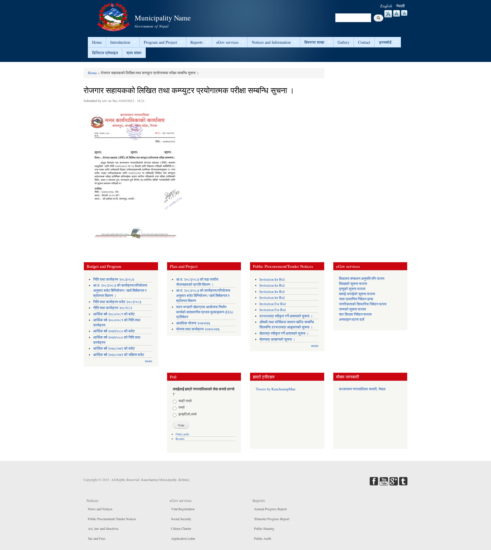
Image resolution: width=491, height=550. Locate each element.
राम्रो (181, 407)
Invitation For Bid (272, 303)
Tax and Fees (96, 538)
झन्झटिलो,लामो (187, 414)
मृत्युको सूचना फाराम (352, 288)
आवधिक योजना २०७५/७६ (193, 323)
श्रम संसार (134, 52)
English (386, 6)
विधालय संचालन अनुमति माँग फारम (361, 278)
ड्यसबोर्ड (383, 42)
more (148, 361)
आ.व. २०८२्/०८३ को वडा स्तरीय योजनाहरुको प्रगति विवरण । (197, 282)
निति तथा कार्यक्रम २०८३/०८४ (113, 279)
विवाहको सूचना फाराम (353, 283)
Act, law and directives (103, 528)
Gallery (343, 42)
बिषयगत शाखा (312, 42)
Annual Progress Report (270, 509)
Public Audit (262, 538)
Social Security (181, 518)
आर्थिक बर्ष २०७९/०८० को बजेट (114, 331)
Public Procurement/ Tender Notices (112, 518)
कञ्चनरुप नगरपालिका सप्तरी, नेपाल (362, 389)
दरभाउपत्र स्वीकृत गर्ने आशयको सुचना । (286, 316)
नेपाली (400, 6)
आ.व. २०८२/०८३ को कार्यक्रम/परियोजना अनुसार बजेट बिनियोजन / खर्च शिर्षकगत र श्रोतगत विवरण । (120, 290)
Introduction (118, 42)
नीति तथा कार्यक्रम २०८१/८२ (112, 307)
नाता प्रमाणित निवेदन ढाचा (356, 299)
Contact (364, 42)
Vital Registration (183, 509)
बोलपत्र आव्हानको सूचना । (277, 339)
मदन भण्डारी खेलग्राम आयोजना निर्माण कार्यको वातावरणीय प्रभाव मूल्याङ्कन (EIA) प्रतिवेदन (204, 312)
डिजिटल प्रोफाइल (105, 52)
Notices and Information (269, 42)
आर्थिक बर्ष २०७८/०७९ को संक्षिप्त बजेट (118, 354)
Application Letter (183, 538)
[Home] (114, 16)
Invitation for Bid (271, 279)
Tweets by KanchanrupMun (275, 389)
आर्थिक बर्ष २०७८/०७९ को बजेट (114, 348)
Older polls (182, 434)
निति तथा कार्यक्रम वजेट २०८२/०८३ (117, 301)
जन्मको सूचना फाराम (352, 309)
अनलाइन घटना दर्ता (351, 319)
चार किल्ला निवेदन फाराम (355, 314)
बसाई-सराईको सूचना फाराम (357, 293)
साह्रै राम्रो (185, 400)
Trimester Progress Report (271, 518)
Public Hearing (264, 528)
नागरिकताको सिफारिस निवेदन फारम (362, 304)
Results (180, 439)
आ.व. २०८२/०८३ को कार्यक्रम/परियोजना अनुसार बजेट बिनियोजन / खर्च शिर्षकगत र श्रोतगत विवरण (203, 295)
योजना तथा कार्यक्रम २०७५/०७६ (198, 329)
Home (97, 42)
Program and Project (158, 42)
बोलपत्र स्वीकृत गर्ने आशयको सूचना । (284, 333)
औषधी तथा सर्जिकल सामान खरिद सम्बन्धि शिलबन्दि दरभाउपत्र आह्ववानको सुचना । (286, 325)
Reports (194, 42)
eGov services (225, 42)
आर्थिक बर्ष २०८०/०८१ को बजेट (114, 314)
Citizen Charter (181, 528)
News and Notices (100, 509)
